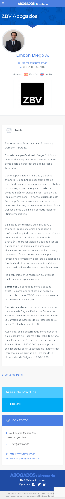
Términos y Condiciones (27, 496)
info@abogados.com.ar (33, 480)
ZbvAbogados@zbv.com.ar (25, 458)
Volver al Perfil (13, 374)
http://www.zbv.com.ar (22, 453)
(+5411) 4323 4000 (20, 444)
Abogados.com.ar (31, 493)
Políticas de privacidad (49, 496)
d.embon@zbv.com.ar (34, 62)
